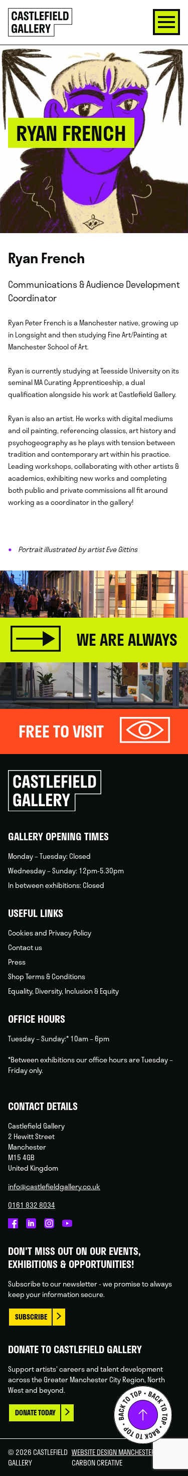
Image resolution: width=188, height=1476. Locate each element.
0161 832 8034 (31, 1205)
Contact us (25, 947)
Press (17, 962)
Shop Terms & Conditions (46, 976)
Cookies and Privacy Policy (49, 933)
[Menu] (166, 22)
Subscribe (31, 1317)
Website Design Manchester (113, 1452)
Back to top (143, 1415)
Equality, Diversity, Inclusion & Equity (63, 991)
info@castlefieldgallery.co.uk (54, 1186)
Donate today (35, 1412)
